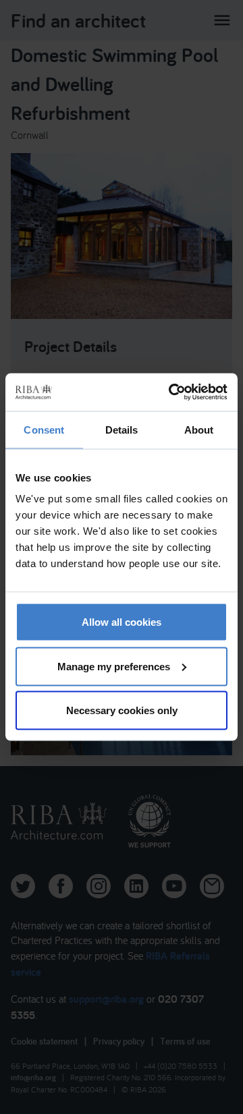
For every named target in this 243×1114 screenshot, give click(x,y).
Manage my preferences (113, 666)
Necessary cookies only (122, 710)
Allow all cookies (121, 622)
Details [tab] (121, 429)
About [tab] (199, 429)
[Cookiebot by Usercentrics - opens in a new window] (171, 392)
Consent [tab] (44, 429)
